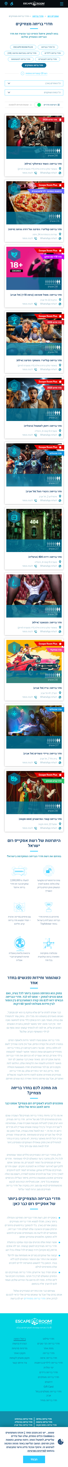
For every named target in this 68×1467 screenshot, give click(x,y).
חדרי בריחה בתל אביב (23, 1425)
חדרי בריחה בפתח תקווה (46, 1425)
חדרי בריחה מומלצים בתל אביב (49, 1393)
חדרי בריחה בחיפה (44, 1418)
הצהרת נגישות (19, 1344)
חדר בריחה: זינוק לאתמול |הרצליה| (43, 426)
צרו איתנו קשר (19, 1363)
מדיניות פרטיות (19, 1348)
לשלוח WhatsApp (48, 173)
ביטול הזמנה (20, 1339)
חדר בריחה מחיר (48, 1400)
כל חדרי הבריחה (48, 47)
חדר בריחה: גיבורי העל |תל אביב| (44, 491)
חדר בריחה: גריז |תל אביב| (47, 688)
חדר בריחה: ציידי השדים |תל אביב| (42, 753)
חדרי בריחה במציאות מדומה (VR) (21, 53)
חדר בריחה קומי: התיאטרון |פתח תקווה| (40, 819)
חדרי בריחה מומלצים (48, 1377)
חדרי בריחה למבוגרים (47, 59)
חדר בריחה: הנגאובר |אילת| (47, 622)
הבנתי (34, 1459)
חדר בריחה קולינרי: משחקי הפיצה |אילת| (39, 360)
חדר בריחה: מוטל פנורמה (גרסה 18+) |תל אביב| (36, 295)
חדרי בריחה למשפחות (20, 59)
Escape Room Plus (23, 47)
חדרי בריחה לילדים (53, 53)
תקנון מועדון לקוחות (20, 1358)
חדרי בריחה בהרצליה (23, 1422)
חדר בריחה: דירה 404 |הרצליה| (45, 557)
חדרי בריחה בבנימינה (23, 1418)
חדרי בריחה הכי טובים (48, 1344)
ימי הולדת (49, 1368)
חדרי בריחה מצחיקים (34, 65)
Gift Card (48, 1387)
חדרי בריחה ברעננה (44, 1422)
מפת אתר (48, 1348)
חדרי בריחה (37, 16)
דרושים (48, 1382)
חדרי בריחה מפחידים (35, 1298)
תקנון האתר (19, 1353)
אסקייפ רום (53, 16)
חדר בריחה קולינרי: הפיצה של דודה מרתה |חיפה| (35, 229)
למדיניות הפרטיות (37, 1451)
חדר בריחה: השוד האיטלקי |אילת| (43, 164)
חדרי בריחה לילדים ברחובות (48, 1363)
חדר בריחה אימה (48, 1358)
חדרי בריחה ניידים (48, 1372)
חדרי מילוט (48, 1339)
